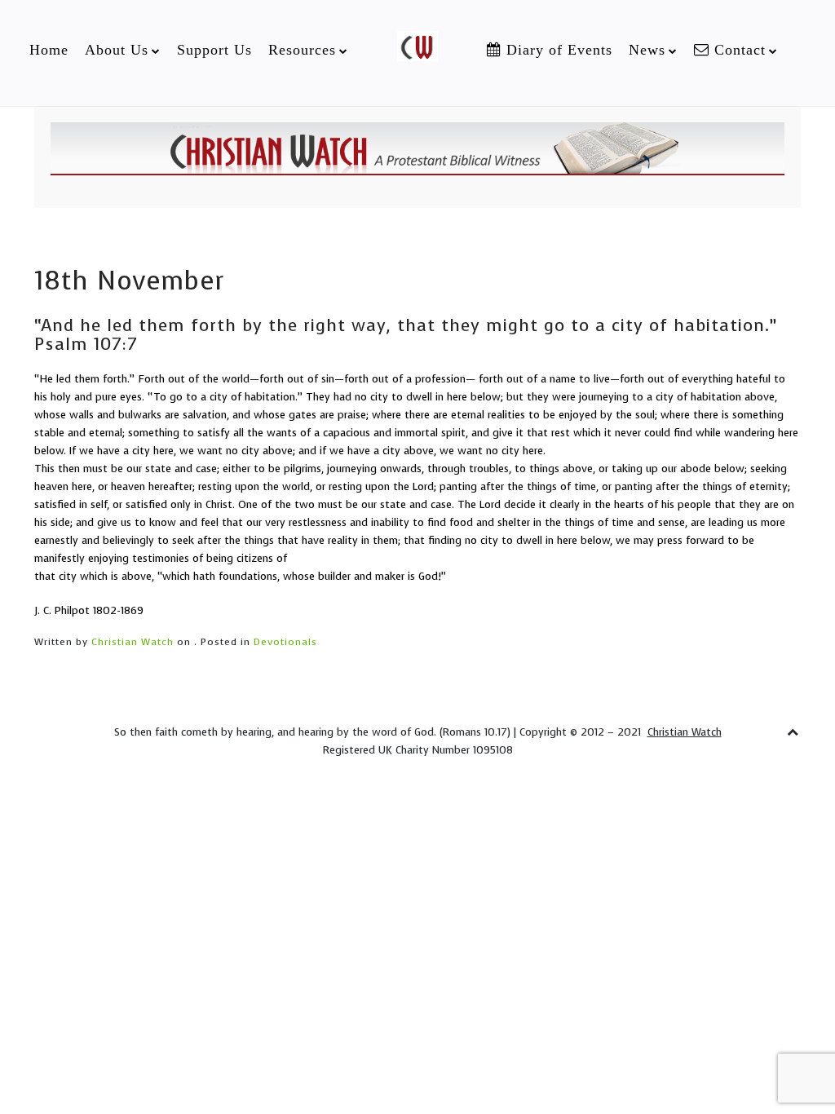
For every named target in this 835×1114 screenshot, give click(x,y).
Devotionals (285, 641)
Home (48, 50)
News (647, 50)
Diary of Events (556, 50)
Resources (302, 50)
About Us (116, 50)
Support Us (214, 50)
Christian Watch (132, 641)
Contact (737, 50)
